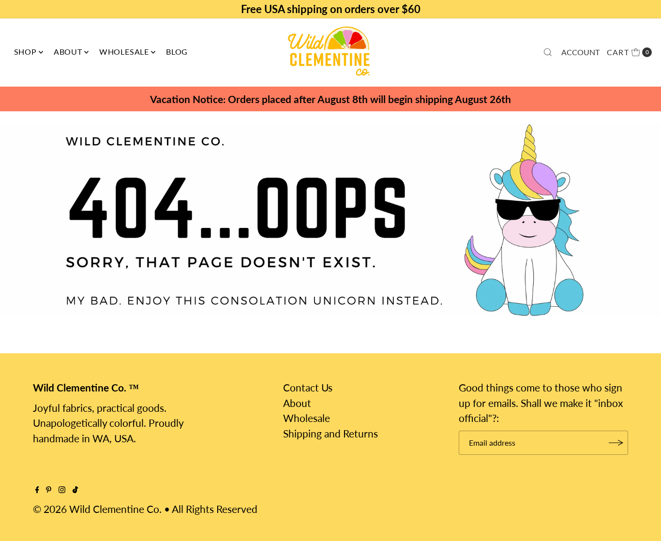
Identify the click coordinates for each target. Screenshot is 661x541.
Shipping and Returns (330, 433)
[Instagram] (62, 489)
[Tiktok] (75, 489)
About (68, 51)
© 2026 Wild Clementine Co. (97, 509)
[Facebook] (37, 489)
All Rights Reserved (214, 509)
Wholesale (124, 51)
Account (580, 52)
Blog (177, 51)
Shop (25, 51)
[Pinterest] (48, 489)
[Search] (547, 52)
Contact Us (307, 387)
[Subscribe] (616, 443)
